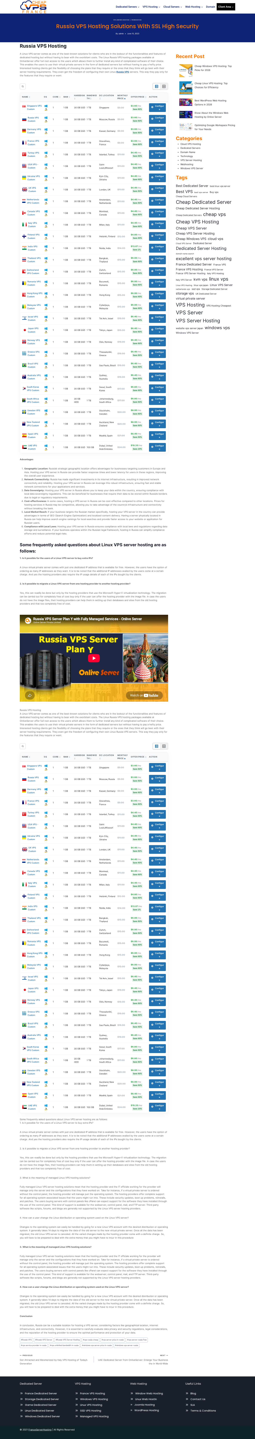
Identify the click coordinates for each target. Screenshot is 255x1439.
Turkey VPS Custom (33, 154)
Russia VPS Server (43, 1340)
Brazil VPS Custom (33, 365)
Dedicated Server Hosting (201, 248)
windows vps (217, 327)
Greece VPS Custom (34, 353)
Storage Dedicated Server (215, 289)
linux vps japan (201, 285)
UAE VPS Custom (32, 447)
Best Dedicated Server (192, 186)
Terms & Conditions (203, 1410)
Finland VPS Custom (34, 236)
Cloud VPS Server (184, 243)
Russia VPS (26, 1340)
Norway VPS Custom (33, 342)
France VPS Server (213, 269)
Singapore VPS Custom (34, 107)
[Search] (23, 86)
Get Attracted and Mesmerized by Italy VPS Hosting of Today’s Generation (53, 1359)
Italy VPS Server (184, 280)
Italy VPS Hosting (215, 273)
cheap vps (214, 214)
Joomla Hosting (144, 1404)
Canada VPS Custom (33, 213)
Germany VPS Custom (34, 131)
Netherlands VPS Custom (33, 201)
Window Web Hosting (149, 1393)
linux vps (218, 279)
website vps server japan (189, 328)
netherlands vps (183, 289)
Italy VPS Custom (32, 225)
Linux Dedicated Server (39, 1410)
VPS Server (189, 312)
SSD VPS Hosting (90, 1410)
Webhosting (136, 20)
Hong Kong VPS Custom (34, 295)
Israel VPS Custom (33, 318)
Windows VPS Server (191, 168)
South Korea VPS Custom (33, 389)
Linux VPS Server (221, 285)
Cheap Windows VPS (191, 239)
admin (121, 34)
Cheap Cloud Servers (186, 196)
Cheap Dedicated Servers (189, 215)
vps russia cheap (90, 1340)
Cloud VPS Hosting (190, 144)
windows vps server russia (126, 1345)
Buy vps (214, 192)
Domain (210, 6)
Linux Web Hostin (146, 1399)
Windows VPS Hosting (94, 1399)
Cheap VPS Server (191, 228)
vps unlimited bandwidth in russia (64, 1345)
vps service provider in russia (33, 1345)
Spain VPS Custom (33, 435)
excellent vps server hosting (204, 258)
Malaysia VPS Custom (34, 307)
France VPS (219, 264)
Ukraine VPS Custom (33, 178)
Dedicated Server (202, 243)
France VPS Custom (33, 143)
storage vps (185, 293)
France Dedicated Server (194, 264)
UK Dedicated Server (206, 293)
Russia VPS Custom (33, 119)
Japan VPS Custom (33, 330)
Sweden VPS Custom (33, 412)
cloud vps (215, 239)
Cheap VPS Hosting (197, 221)
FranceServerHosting (40, 1429)
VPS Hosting (190, 305)
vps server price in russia (113, 1340)
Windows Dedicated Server (42, 1416)
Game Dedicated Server (40, 1405)
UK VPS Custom (32, 189)
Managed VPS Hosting (94, 1416)
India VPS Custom (32, 248)
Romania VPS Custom (34, 283)
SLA (192, 1405)
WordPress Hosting (146, 1410)
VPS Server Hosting (121, 20)
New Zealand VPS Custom (33, 424)
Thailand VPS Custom (34, 260)
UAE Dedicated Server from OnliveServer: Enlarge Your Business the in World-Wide (133, 1359)
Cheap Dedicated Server (203, 202)
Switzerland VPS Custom (33, 272)
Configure (159, 108)
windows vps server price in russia (97, 1345)
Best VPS (184, 191)
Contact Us (197, 1399)
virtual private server (190, 298)
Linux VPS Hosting (184, 285)
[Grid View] (163, 86)
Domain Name (187, 152)
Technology (186, 156)
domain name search (185, 254)
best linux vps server (220, 186)
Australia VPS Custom (34, 377)
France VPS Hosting (189, 269)
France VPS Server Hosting (190, 273)
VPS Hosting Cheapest (218, 305)
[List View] (156, 86)
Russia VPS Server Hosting (68, 1340)
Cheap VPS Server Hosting (195, 233)
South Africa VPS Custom (33, 400)
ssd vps (196, 289)
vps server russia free (137, 1340)
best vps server (201, 192)
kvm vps (200, 279)
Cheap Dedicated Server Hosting (198, 208)
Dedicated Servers (190, 148)
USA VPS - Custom (33, 166)
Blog (193, 1393)
